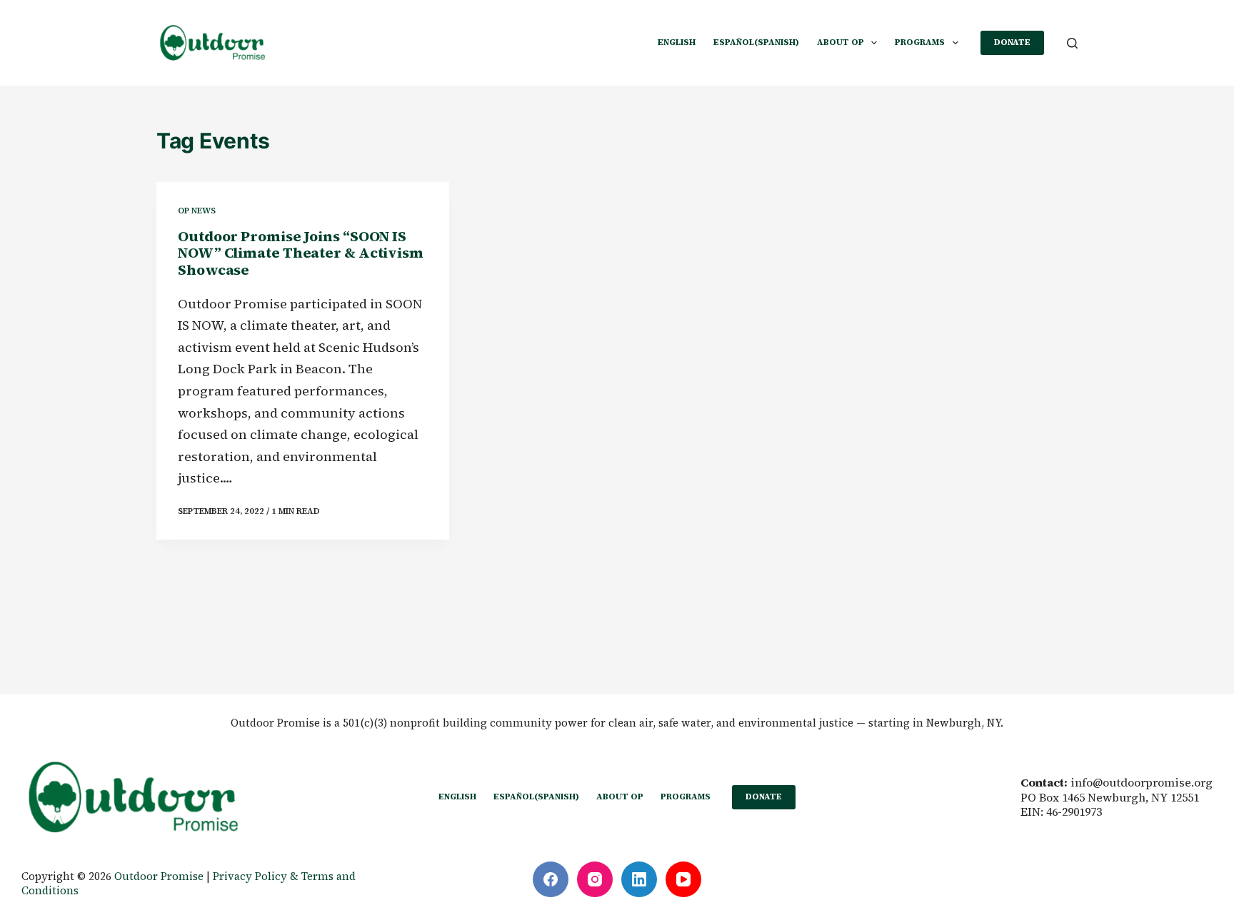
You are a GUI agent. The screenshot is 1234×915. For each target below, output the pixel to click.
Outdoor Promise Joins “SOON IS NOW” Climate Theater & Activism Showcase (300, 253)
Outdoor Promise (159, 876)
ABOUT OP (840, 42)
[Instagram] (595, 879)
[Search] (1072, 43)
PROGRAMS (920, 42)
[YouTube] (683, 879)
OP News (197, 210)
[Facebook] (550, 879)
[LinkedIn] (639, 879)
